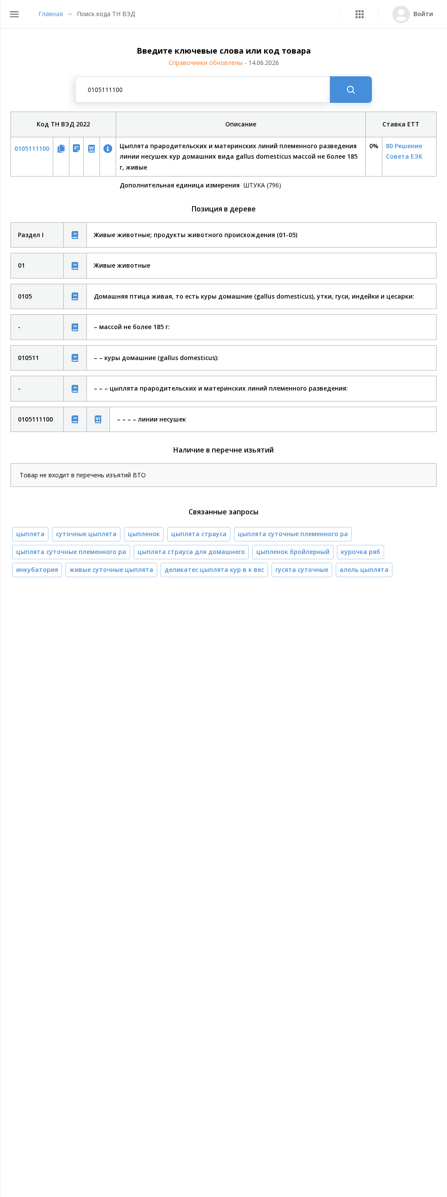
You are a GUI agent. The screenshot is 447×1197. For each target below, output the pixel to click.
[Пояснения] (75, 235)
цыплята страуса (199, 534)
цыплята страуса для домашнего (191, 551)
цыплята (30, 534)
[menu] (14, 14)
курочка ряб (360, 551)
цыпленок (144, 534)
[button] (359, 14)
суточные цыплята (86, 534)
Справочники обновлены (223, 62)
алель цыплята (364, 569)
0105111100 (31, 148)
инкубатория (37, 569)
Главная (50, 14)
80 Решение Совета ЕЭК (404, 151)
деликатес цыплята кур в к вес (214, 569)
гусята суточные (301, 569)
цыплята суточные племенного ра (293, 534)
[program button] (359, 14)
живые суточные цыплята (111, 569)
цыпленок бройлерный (293, 551)
